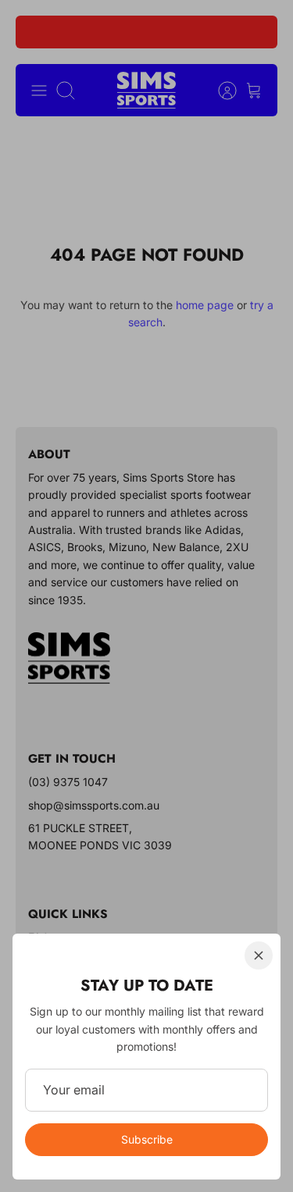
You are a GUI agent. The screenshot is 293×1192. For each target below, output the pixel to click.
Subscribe (147, 1139)
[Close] (259, 955)
